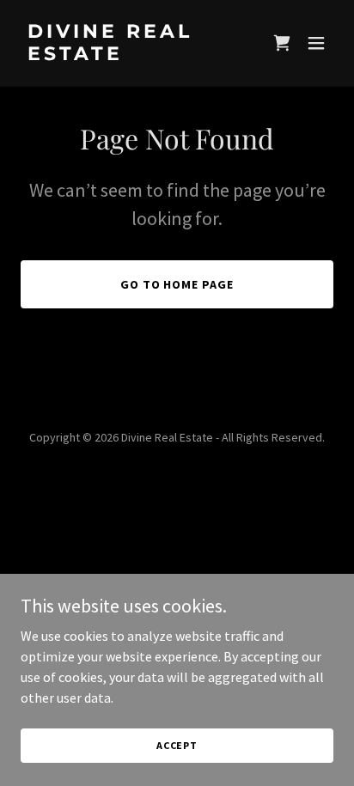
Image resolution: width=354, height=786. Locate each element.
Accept (177, 745)
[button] (282, 43)
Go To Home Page (177, 284)
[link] (130, 55)
